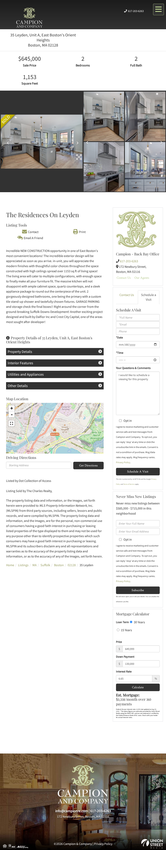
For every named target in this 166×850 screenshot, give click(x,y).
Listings (23, 565)
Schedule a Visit (148, 297)
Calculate (138, 687)
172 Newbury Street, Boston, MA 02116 (83, 816)
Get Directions (88, 465)
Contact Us (124, 277)
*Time (119, 353)
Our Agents (141, 277)
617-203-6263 (136, 11)
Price (119, 642)
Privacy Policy (123, 462)
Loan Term (122, 622)
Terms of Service (129, 484)
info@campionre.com (71, 811)
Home (10, 565)
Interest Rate (124, 671)
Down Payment (125, 656)
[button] (7, 142)
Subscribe (138, 590)
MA (34, 565)
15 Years (126, 630)
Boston (59, 565)
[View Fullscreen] (12, 423)
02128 (72, 565)
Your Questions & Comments (133, 368)
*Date (119, 337)
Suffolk (45, 565)
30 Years (139, 622)
